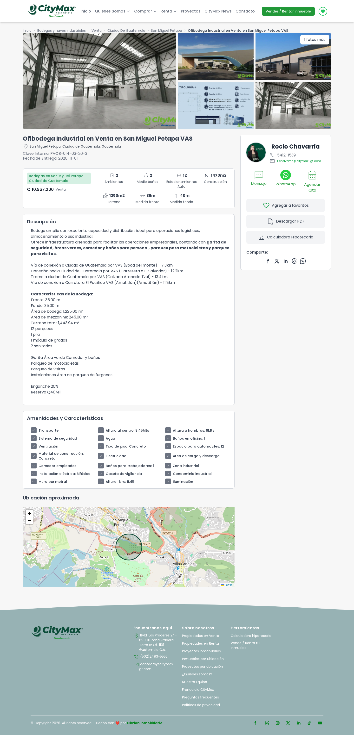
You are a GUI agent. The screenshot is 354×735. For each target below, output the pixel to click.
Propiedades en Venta (200, 635)
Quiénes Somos (110, 11)
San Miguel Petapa (166, 30)
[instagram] (277, 723)
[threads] (294, 261)
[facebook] (268, 261)
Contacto (245, 11)
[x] (277, 261)
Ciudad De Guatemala (126, 30)
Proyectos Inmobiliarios (201, 651)
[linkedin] (285, 261)
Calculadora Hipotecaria (285, 237)
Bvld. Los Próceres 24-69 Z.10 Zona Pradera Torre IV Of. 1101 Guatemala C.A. (155, 642)
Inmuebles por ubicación (203, 658)
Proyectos (191, 11)
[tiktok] (309, 723)
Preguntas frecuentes (200, 697)
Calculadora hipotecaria (251, 635)
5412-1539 (282, 155)
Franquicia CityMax (198, 689)
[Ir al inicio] (57, 633)
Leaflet (228, 585)
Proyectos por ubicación (202, 666)
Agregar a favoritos (286, 205)
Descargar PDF (286, 221)
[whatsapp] (303, 261)
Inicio (86, 11)
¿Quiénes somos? (197, 674)
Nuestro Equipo (194, 681)
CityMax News (218, 11)
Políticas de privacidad (201, 705)
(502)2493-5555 (150, 657)
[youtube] (320, 723)
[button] (29, 513)
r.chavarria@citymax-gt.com (295, 161)
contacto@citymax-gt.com (154, 666)
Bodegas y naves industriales (61, 30)
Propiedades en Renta (200, 643)
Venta (97, 30)
